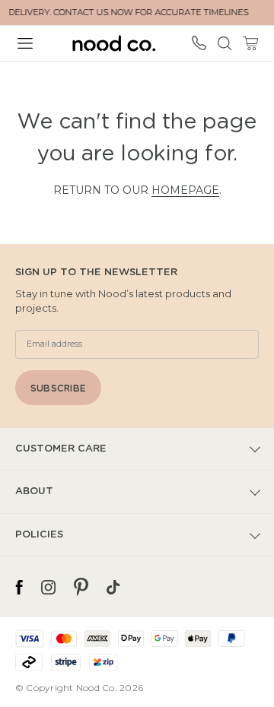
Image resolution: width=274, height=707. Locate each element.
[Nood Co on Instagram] (48, 587)
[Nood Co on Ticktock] (113, 587)
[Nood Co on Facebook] (19, 587)
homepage (185, 190)
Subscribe (58, 388)
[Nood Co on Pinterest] (81, 587)
